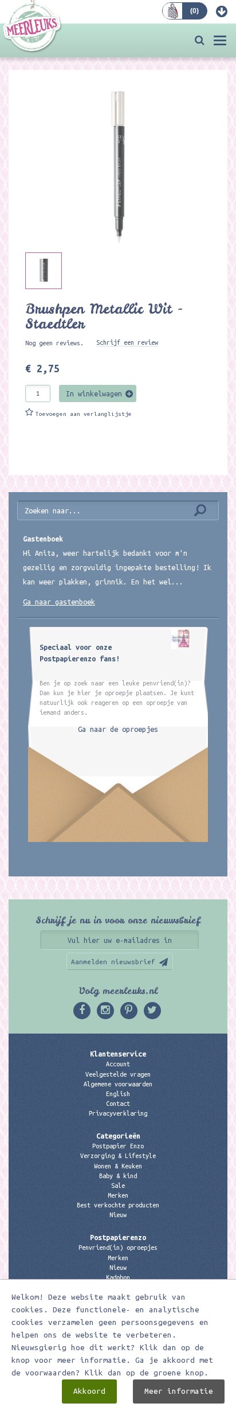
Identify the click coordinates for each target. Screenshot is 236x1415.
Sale (118, 1185)
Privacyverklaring (118, 1113)
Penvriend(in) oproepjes (118, 1247)
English (118, 1093)
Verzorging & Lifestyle (118, 1155)
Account (118, 1064)
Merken (118, 1195)
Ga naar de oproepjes (118, 729)
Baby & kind (118, 1175)
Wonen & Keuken (118, 1166)
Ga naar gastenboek (59, 602)
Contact (118, 1103)
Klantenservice (118, 1054)
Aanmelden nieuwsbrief (113, 961)
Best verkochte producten (118, 1205)
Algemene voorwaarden (118, 1084)
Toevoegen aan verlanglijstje (84, 414)
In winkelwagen (94, 393)
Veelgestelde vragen (118, 1074)
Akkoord (89, 1391)
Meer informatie (178, 1391)
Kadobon (118, 1277)
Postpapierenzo (118, 1237)
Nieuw (118, 1214)
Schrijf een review (127, 342)
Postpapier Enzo (118, 1146)
